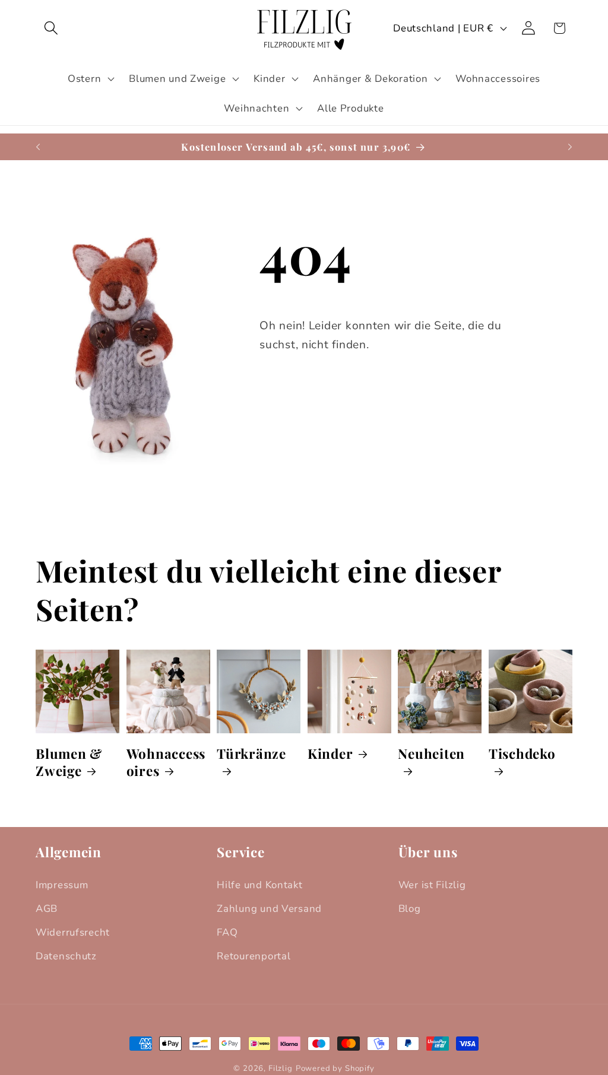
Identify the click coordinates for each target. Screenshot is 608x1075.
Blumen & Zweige (69, 762)
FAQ (227, 932)
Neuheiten (431, 753)
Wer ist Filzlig (432, 885)
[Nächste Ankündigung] (570, 147)
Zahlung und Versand (269, 908)
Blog (409, 908)
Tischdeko (522, 753)
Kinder (330, 753)
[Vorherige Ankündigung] (38, 147)
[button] (51, 28)
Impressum (62, 885)
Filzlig (280, 1068)
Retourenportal (253, 956)
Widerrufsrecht (73, 932)
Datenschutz (66, 956)
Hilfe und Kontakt (259, 885)
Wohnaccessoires (166, 762)
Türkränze (251, 753)
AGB (47, 908)
